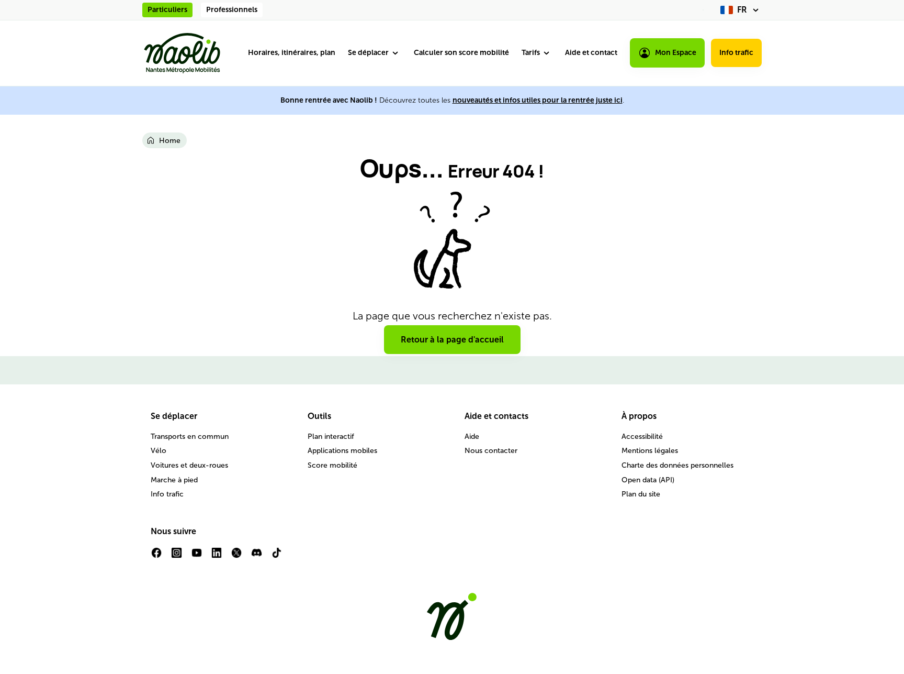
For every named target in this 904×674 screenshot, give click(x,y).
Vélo (158, 450)
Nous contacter (491, 450)
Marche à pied (174, 480)
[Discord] (256, 556)
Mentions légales (650, 450)
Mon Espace (675, 52)
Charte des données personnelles (677, 465)
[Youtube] (196, 556)
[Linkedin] (216, 556)
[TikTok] (276, 556)
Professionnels (231, 9)
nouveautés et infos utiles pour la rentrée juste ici (538, 100)
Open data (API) (648, 480)
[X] (236, 556)
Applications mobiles (342, 450)
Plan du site (641, 494)
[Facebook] (156, 556)
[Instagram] (176, 556)
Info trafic (736, 52)
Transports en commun (190, 436)
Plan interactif (331, 436)
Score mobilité (332, 465)
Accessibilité (642, 436)
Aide (472, 436)
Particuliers (167, 9)
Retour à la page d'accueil (452, 340)
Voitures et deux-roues (189, 465)
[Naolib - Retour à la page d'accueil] (182, 53)
